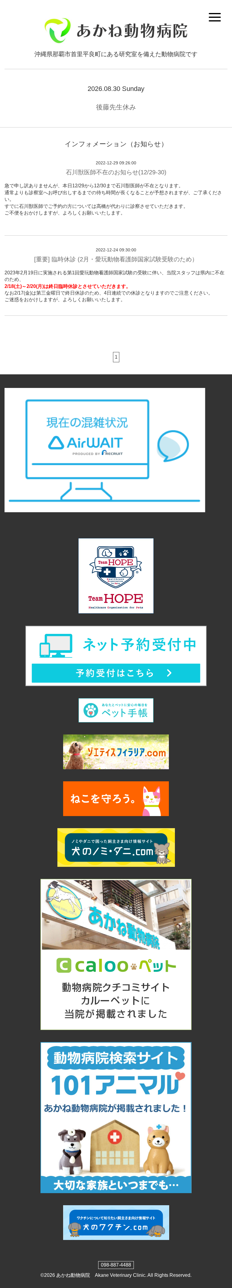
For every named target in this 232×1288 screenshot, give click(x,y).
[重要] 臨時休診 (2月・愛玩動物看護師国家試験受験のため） (116, 259)
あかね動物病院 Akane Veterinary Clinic (100, 1275)
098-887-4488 (116, 1264)
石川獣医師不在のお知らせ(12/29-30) (116, 172)
